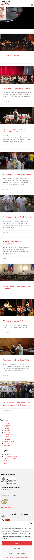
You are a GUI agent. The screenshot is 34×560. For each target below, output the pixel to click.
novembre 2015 (9, 435)
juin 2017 (7, 426)
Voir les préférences (17, 553)
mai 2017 (7, 428)
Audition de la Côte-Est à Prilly (16, 360)
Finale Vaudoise (9, 461)
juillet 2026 (7, 424)
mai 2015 (7, 439)
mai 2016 (7, 430)
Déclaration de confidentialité (22, 557)
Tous (5, 463)
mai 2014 (7, 446)
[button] (31, 523)
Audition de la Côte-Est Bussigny (17, 217)
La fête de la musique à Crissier (16, 88)
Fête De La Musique (10, 459)
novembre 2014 (9, 441)
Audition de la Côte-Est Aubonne (17, 174)
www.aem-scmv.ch (7, 489)
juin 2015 (7, 437)
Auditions (7, 454)
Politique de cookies (9, 557)
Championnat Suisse (10, 456)
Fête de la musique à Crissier (15, 56)
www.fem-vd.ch (6, 508)
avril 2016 (7, 432)
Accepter (17, 543)
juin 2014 (7, 443)
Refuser (17, 548)
